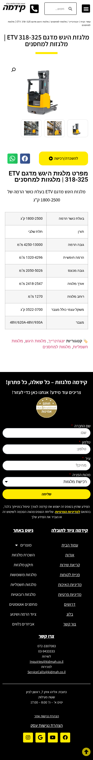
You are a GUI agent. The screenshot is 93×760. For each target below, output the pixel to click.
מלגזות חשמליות (23, 584)
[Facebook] (65, 737)
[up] (86, 751)
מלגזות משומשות (23, 574)
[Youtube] (53, 737)
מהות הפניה (81, 475)
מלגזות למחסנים (59, 21)
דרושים (69, 604)
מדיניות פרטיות (69, 594)
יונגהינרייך (73, 21)
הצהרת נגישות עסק (47, 725)
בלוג (69, 614)
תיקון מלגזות (23, 564)
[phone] (34, 9)
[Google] (40, 737)
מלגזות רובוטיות (23, 594)
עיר (88, 459)
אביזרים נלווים (23, 624)
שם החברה (82, 426)
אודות (69, 555)
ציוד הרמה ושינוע (23, 614)
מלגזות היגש (35, 340)
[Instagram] (28, 737)
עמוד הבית (86, 21)
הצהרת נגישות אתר (46, 716)
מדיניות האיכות (70, 584)
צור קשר (69, 624)
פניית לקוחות (70, 574)
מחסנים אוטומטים (23, 604)
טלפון (86, 442)
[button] (86, 8)
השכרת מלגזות (23, 555)
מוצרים (25, 545)
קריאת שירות (70, 564)
